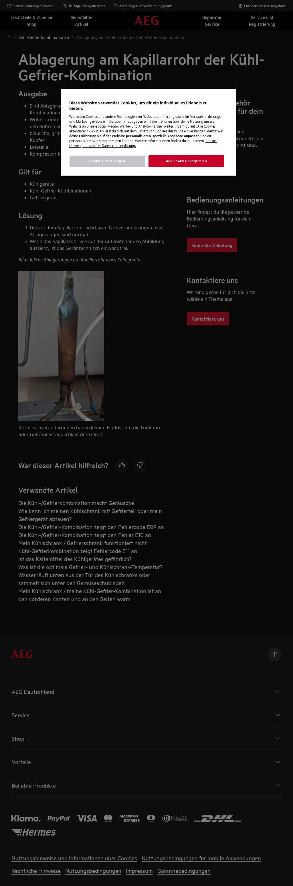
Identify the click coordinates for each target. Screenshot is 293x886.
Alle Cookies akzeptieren (186, 161)
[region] (148, 132)
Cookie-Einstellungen (107, 161)
